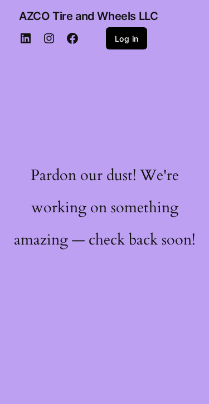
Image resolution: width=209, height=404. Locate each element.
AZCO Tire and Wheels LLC (88, 16)
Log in (127, 38)
